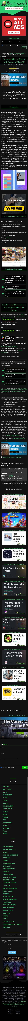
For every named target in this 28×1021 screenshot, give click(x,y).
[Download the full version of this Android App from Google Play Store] (8, 337)
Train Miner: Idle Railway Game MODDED (14, 581)
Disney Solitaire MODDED (13, 512)
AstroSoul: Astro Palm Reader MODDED (14, 548)
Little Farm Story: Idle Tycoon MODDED (14, 564)
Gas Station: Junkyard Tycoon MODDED (14, 617)
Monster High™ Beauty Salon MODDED (14, 599)
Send (25, 767)
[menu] (26, 1)
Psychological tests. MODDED (13, 685)
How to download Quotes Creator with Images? (13, 361)
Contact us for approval (12, 1004)
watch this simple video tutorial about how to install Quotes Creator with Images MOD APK (14, 389)
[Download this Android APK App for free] (8, 319)
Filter (24, 47)
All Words (14, 45)
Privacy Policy (12, 1003)
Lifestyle (9, 238)
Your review (3, 760)
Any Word (21, 45)
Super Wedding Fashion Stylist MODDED (14, 649)
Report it (22, 314)
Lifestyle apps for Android (12, 435)
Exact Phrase (6, 45)
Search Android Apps (14, 38)
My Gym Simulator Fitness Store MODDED (13, 668)
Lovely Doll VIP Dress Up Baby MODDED (14, 494)
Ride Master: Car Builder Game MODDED (14, 530)
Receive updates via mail (8, 767)
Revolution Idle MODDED (14, 632)
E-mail (2, 753)
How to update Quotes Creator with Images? (12, 398)
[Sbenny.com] (14, 3)
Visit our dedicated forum (21, 316)
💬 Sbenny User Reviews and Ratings (11, 457)
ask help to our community (17, 391)
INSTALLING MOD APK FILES (9, 347)
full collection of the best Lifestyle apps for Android (13, 439)
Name (1, 747)
